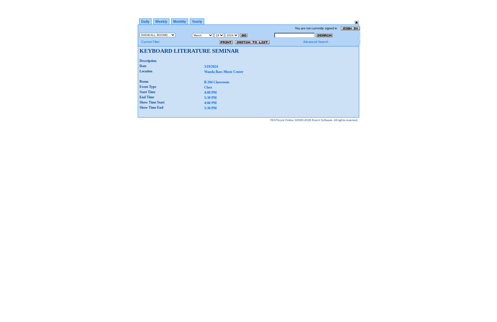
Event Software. (322, 120)
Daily (145, 22)
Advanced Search (315, 42)
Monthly (179, 22)
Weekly (161, 22)
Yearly (197, 22)
